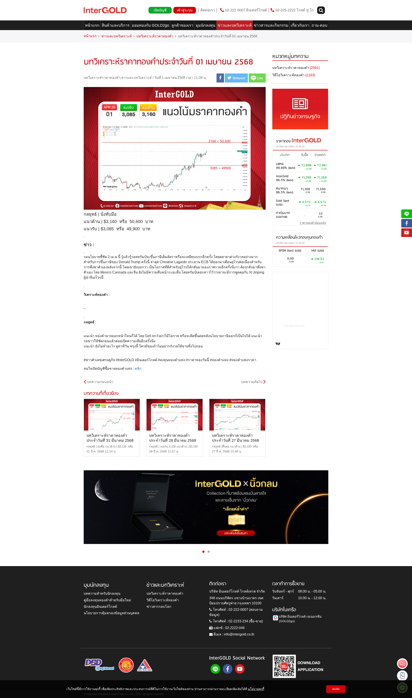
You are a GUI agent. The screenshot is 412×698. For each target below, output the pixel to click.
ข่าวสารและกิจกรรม (271, 25)
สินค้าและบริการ (116, 25)
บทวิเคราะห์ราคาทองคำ (154, 36)
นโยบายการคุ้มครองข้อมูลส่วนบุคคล (111, 613)
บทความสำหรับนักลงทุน (102, 593)
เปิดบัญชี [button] (160, 10)
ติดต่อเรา (207, 10)
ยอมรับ (336, 689)
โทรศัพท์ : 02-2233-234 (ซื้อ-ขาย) (237, 621)
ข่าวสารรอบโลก (159, 606)
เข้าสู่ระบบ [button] (184, 10)
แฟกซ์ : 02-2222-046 (229, 628)
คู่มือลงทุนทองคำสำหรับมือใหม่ (107, 600)
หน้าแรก (92, 25)
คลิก (138, 368)
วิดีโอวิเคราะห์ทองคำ (163, 600)
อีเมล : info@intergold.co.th (233, 634)
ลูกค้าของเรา (182, 25)
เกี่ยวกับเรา (300, 25)
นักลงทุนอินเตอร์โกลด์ (100, 606)
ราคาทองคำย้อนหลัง (312, 223)
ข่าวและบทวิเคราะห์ (234, 25)
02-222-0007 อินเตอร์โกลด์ (245, 10)
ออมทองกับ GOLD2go (150, 25)
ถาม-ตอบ (319, 25)
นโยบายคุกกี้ (256, 689)
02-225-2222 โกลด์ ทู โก (294, 10)
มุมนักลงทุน (205, 25)
